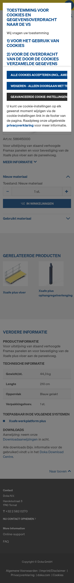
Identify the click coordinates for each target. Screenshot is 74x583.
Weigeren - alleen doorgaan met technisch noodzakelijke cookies (39, 86)
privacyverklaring (20, 125)
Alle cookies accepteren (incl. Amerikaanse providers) (39, 75)
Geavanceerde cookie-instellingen (39, 97)
